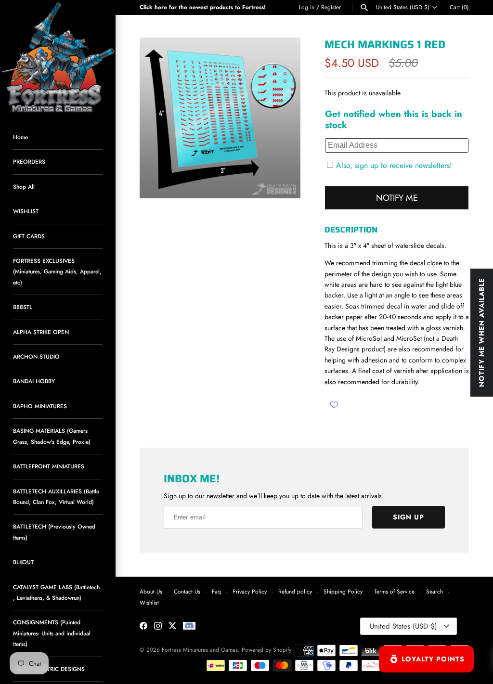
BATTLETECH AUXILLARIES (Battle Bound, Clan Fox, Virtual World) (56, 496)
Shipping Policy (343, 591)
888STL (22, 307)
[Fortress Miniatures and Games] (58, 58)
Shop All (24, 186)
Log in (306, 7)
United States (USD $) (402, 7)
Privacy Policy (250, 591)
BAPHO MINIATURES (40, 406)
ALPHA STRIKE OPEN (41, 332)
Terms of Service (394, 591)
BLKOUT (23, 562)
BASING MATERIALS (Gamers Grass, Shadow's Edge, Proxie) (52, 435)
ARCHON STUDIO (36, 356)
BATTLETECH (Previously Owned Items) (54, 531)
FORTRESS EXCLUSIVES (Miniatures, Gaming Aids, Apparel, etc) (57, 271)
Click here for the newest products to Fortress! (203, 7)
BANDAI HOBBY (34, 381)
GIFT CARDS (29, 236)
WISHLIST (26, 211)
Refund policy (295, 591)
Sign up (408, 517)
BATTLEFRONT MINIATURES (48, 466)
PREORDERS (29, 161)
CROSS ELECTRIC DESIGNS (49, 669)
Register (331, 7)
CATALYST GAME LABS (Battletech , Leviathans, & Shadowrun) (56, 592)
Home (20, 137)
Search (434, 591)
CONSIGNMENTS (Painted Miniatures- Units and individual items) (52, 633)
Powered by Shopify (266, 649)
